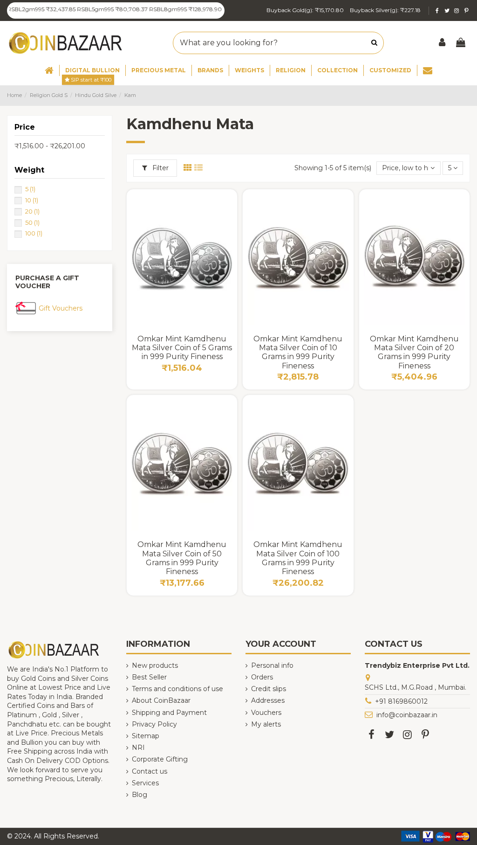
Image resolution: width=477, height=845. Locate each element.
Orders (262, 677)
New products (155, 665)
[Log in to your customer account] (442, 43)
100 (33, 233)
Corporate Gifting (160, 759)
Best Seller (149, 677)
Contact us (149, 771)
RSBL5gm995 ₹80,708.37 (102, 9)
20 (32, 211)
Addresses (268, 700)
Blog (139, 794)
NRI (138, 747)
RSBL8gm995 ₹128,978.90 (175, 9)
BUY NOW (181, 316)
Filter (159, 168)
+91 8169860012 (401, 701)
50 (32, 222)
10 (31, 200)
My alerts (266, 724)
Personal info (272, 665)
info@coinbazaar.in (406, 715)
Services (145, 783)
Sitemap (145, 736)
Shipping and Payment (169, 712)
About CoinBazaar (161, 700)
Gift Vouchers (60, 308)
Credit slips (268, 689)
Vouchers (266, 712)
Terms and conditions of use (177, 689)
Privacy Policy (154, 724)
